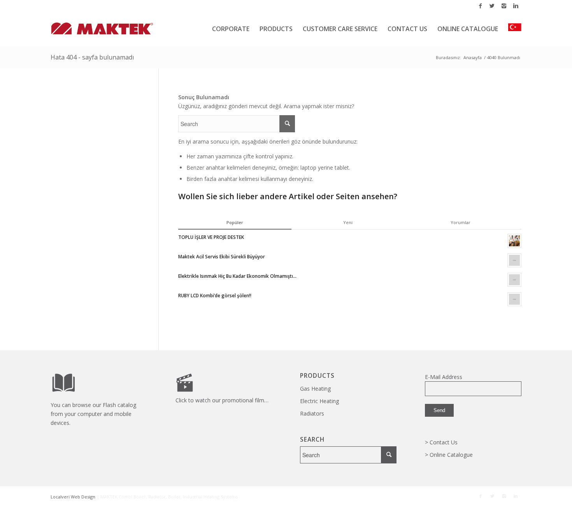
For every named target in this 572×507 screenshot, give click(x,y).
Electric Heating (319, 401)
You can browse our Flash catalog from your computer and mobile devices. (93, 413)
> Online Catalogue (449, 454)
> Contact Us (441, 442)
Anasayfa (472, 57)
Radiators (312, 413)
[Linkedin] (515, 6)
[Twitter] (492, 6)
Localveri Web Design (73, 497)
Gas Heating (315, 388)
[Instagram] (503, 6)
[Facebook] (480, 6)
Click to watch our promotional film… (221, 400)
